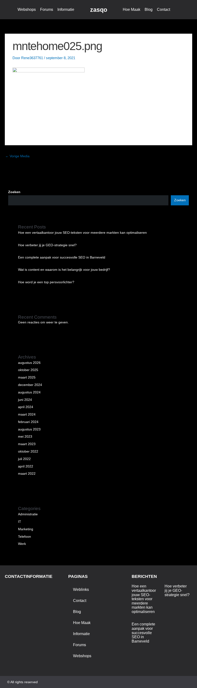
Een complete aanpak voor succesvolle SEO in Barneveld (61, 257)
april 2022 (25, 466)
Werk (22, 544)
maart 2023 (27, 444)
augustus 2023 (29, 429)
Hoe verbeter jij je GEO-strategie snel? (47, 245)
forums (46, 9)
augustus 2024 (29, 392)
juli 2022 (24, 459)
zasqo (98, 9)
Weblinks (81, 589)
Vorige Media (17, 156)
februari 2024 (28, 422)
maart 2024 (27, 414)
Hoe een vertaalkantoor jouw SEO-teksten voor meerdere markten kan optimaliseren (82, 232)
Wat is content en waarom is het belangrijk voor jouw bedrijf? (64, 269)
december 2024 (30, 385)
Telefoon (24, 536)
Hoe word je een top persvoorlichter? (46, 282)
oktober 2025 (28, 370)
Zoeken (14, 192)
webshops (27, 9)
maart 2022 (27, 473)
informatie (65, 9)
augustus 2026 (29, 363)
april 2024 (25, 407)
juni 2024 (25, 400)
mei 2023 (25, 436)
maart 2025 (27, 377)
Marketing (25, 529)
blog (149, 9)
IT (19, 522)
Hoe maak (131, 9)
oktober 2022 (28, 451)
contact (163, 9)
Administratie (28, 514)
